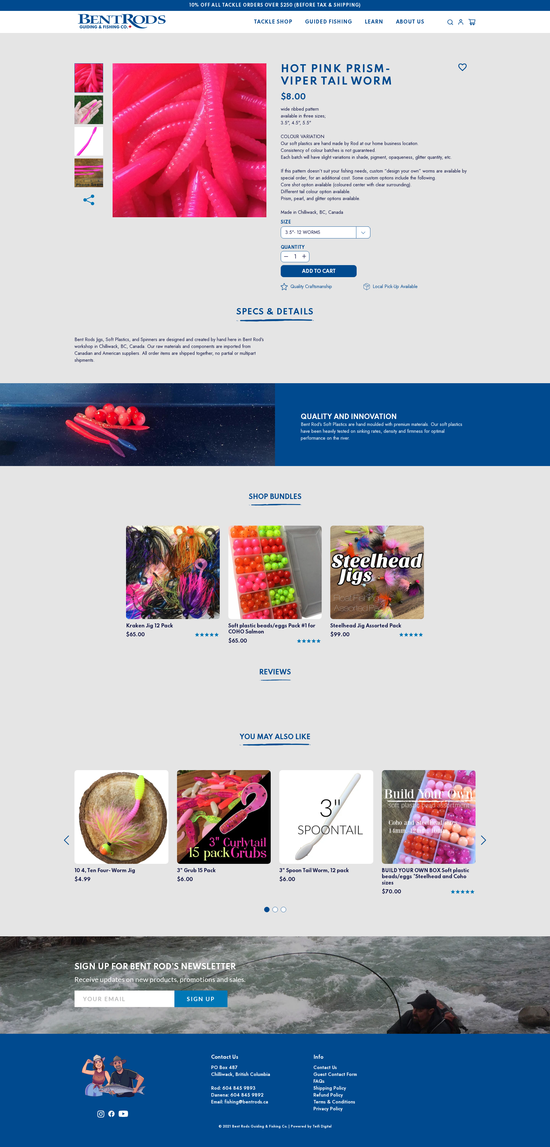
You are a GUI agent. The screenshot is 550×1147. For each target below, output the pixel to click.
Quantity (293, 248)
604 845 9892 (247, 1095)
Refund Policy (328, 1095)
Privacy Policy (328, 1108)
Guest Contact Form (335, 1074)
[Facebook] (88, 197)
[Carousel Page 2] (275, 909)
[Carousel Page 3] (283, 909)
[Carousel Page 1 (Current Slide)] (267, 909)
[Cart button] (472, 22)
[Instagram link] (100, 1116)
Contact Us (325, 1067)
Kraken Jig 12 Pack (149, 626)
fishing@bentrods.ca (246, 1102)
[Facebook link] (111, 1115)
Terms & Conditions (334, 1102)
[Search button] (450, 22)
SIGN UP (201, 998)
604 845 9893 (239, 1088)
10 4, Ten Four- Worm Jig (104, 870)
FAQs (319, 1081)
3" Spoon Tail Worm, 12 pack (314, 870)
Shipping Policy (329, 1088)
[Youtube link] (123, 1115)
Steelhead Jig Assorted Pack (365, 626)
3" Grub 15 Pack (196, 870)
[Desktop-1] (460, 22)
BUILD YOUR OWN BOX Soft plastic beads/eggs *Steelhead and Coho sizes (425, 877)
